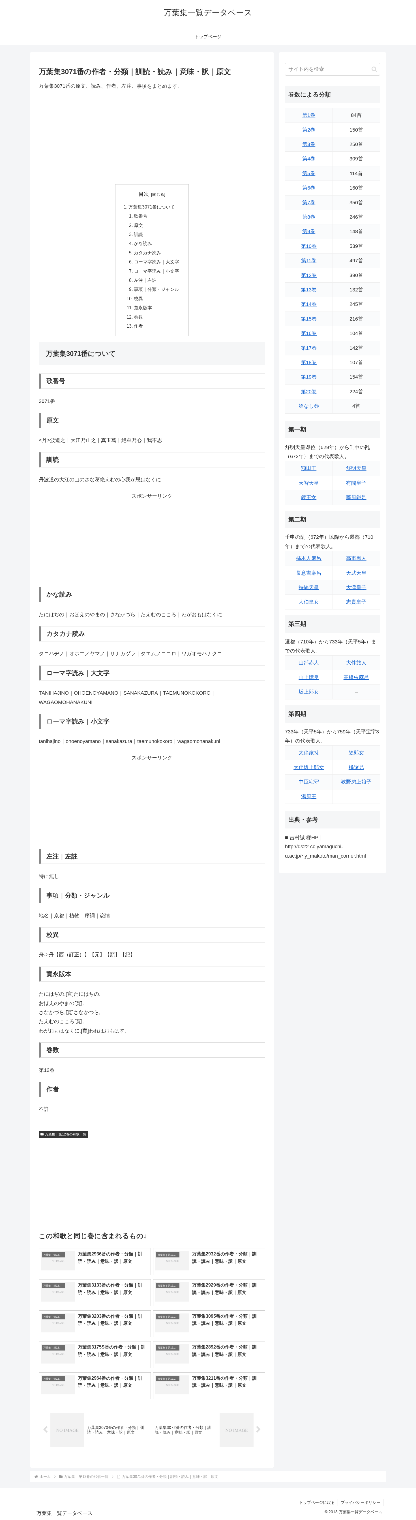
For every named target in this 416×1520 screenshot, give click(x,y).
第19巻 (309, 377)
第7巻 (308, 202)
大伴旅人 (356, 662)
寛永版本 (143, 307)
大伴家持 (309, 752)
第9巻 (308, 231)
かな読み (143, 243)
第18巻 (309, 362)
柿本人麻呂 (308, 558)
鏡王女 (308, 497)
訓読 (138, 234)
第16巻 (309, 333)
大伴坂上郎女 (308, 767)
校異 (138, 298)
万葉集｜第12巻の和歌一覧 (65, 1134)
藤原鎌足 (356, 497)
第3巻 (308, 144)
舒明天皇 (356, 468)
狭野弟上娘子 (356, 782)
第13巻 (309, 290)
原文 (138, 225)
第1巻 (308, 115)
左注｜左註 (145, 280)
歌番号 (140, 215)
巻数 (138, 316)
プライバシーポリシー (360, 1502)
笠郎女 (356, 752)
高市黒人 (356, 558)
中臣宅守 (309, 782)
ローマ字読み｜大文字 (156, 261)
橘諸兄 (356, 767)
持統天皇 (309, 587)
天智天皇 (309, 483)
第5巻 (308, 173)
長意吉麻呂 (308, 573)
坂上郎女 (309, 692)
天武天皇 (356, 573)
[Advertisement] (152, 137)
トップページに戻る (317, 1502)
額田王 (308, 468)
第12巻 (309, 275)
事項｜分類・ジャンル (156, 289)
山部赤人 (309, 662)
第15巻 (309, 319)
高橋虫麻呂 (356, 677)
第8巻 (308, 217)
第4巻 (308, 159)
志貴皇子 (356, 602)
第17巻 (309, 348)
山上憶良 (309, 677)
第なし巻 (309, 406)
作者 (138, 326)
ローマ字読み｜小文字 (156, 271)
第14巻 (309, 304)
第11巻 (308, 260)
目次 (144, 194)
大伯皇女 (309, 602)
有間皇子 (356, 483)
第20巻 (309, 391)
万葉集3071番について (151, 206)
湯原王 (308, 796)
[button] (374, 69)
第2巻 (308, 130)
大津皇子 (356, 587)
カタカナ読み (147, 252)
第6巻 (308, 188)
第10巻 (309, 246)
